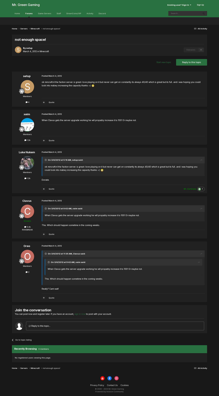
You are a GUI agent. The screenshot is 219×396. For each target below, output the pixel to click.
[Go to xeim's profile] (27, 124)
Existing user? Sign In (178, 5)
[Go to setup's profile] (18, 50)
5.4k (28, 227)
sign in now (80, 314)
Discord (102, 13)
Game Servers (44, 13)
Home (17, 13)
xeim (27, 114)
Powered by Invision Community (109, 391)
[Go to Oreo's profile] (27, 256)
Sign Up (200, 5)
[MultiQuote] (44, 102)
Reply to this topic (191, 62)
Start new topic (163, 62)
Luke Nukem (27, 152)
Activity (90, 13)
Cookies (125, 385)
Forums (29, 13)
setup (27, 76)
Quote (51, 102)
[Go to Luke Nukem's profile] (27, 162)
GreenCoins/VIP (73, 13)
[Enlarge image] (92, 85)
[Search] (203, 13)
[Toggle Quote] (46, 160)
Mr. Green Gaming (26, 5)
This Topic (191, 13)
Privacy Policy (97, 385)
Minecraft (44, 51)
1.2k (28, 140)
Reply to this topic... (40, 326)
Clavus (26, 200)
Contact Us (112, 385)
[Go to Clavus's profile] (27, 211)
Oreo (27, 246)
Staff (59, 13)
